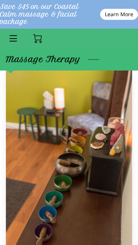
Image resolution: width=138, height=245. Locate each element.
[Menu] (13, 38)
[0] (37, 38)
